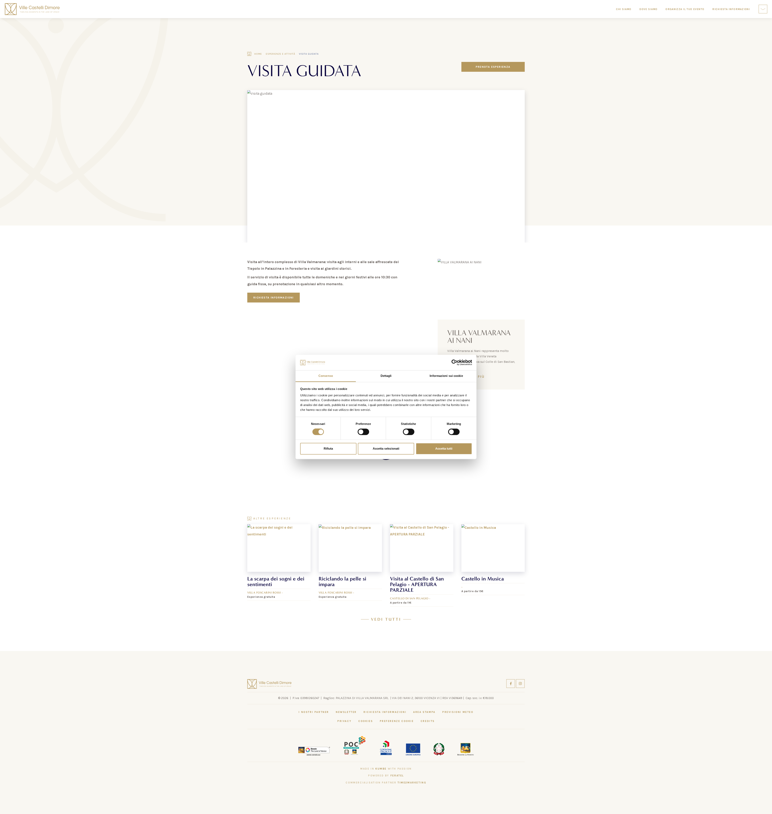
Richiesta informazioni (273, 297)
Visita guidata (309, 53)
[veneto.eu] (314, 751)
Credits (428, 721)
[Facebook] (511, 683)
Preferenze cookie (397, 721)
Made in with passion (386, 768)
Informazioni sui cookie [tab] (446, 375)
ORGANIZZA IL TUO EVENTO (684, 9)
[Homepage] (32, 9)
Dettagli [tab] (386, 375)
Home (258, 53)
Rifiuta (328, 448)
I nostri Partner (314, 712)
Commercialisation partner (386, 782)
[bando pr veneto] (386, 747)
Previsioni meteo (457, 712)
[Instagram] (520, 683)
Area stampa (424, 712)
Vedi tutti (386, 619)
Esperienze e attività (280, 53)
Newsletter (346, 712)
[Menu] (763, 9)
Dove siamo (648, 9)
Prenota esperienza (493, 67)
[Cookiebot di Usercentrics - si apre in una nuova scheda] (454, 363)
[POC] (354, 745)
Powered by (386, 775)
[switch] (363, 432)
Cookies (365, 721)
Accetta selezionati (386, 448)
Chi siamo (623, 9)
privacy (344, 721)
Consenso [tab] (325, 375)
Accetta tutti (443, 448)
